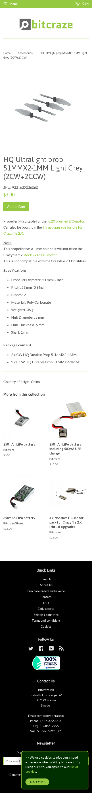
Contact (46, 597)
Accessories (25, 53)
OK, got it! (37, 782)
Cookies (46, 626)
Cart (85, 3)
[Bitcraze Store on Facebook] (41, 649)
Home (7, 53)
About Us (46, 585)
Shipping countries (46, 614)
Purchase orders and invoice (46, 591)
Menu (13, 4)
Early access (46, 608)
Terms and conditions (46, 620)
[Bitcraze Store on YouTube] (51, 649)
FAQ (46, 603)
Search (46, 579)
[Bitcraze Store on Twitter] (30, 649)
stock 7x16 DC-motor (40, 255)
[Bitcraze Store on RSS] (61, 649)
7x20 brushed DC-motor (65, 221)
